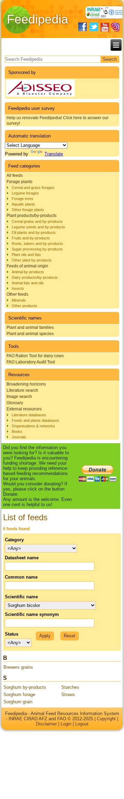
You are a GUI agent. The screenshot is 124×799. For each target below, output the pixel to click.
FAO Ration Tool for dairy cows (35, 355)
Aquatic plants (23, 204)
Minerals (19, 300)
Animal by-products (28, 272)
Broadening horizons (26, 384)
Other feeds (17, 294)
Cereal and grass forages (33, 188)
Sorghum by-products (24, 687)
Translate (53, 153)
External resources (24, 409)
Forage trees (22, 199)
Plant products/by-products (31, 215)
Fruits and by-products (31, 238)
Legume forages (25, 193)
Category (14, 539)
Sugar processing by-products (37, 249)
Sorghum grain (17, 701)
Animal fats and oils (28, 283)
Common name (21, 577)
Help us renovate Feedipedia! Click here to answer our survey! (57, 120)
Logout (82, 723)
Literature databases (29, 415)
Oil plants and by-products (34, 232)
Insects (18, 288)
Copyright (106, 718)
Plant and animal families (30, 327)
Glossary (15, 402)
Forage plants (19, 181)
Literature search (22, 390)
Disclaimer (46, 723)
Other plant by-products (32, 260)
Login (66, 723)
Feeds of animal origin (27, 266)
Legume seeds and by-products (38, 227)
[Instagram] (115, 27)
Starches (70, 687)
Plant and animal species (30, 333)
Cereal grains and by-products (37, 221)
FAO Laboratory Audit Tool (31, 362)
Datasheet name (22, 557)
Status (11, 634)
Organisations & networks (33, 426)
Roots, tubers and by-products (37, 243)
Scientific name (21, 596)
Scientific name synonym (32, 614)
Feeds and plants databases (35, 420)
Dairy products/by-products (35, 277)
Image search (19, 396)
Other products (24, 306)
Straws (68, 694)
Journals (19, 437)
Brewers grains (18, 667)
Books (17, 431)
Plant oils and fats (26, 255)
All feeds (15, 175)
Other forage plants (28, 210)
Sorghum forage (19, 694)
